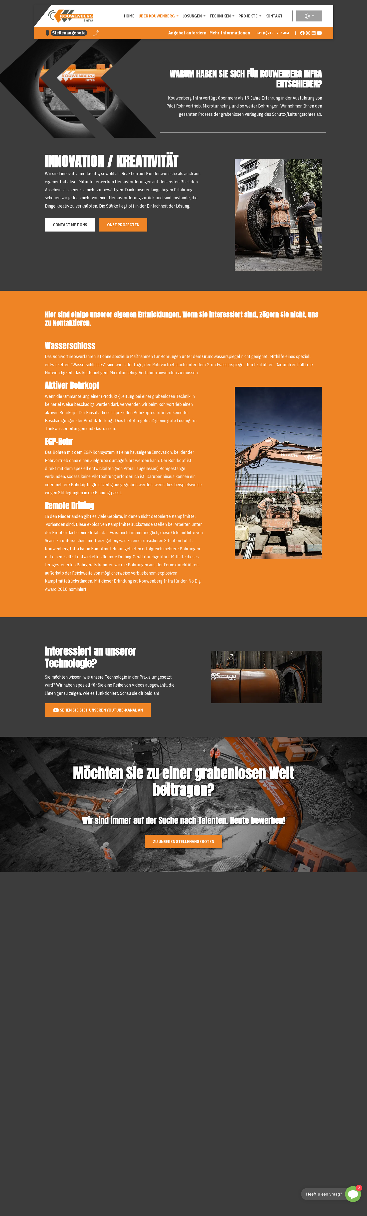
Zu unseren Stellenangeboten (183, 841)
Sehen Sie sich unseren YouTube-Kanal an (101, 710)
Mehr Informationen (229, 33)
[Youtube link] (319, 33)
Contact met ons (70, 224)
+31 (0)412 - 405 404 (272, 32)
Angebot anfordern (187, 33)
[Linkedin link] (314, 33)
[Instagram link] (308, 33)
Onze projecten (123, 224)
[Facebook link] (302, 33)
